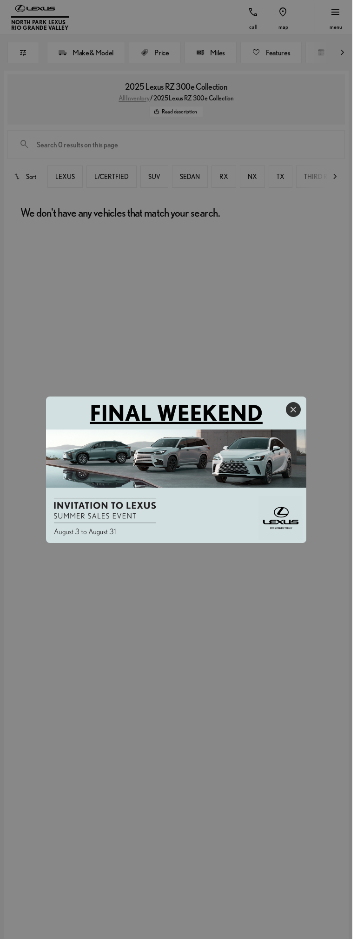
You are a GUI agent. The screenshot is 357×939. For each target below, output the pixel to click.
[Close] (293, 409)
